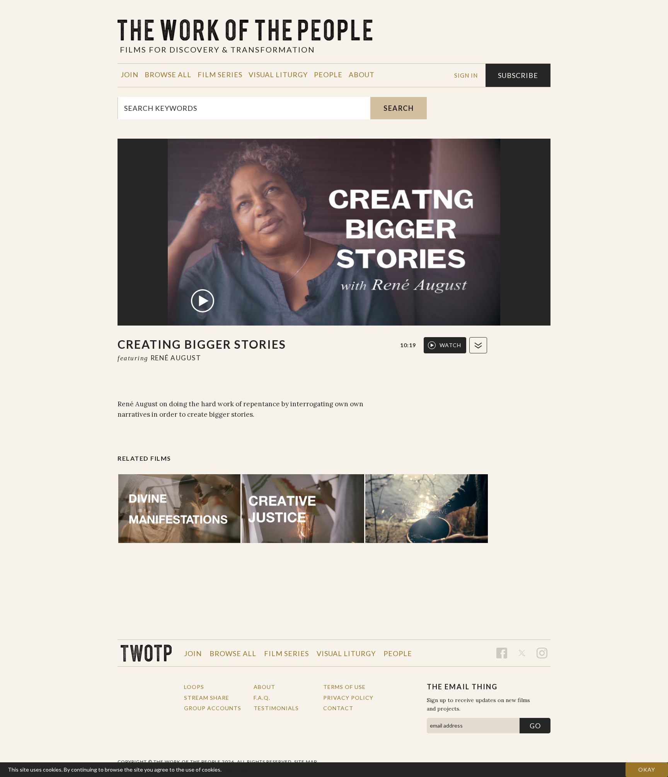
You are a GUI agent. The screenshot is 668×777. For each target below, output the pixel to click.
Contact (338, 708)
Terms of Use (344, 687)
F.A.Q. (262, 697)
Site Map (305, 762)
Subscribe (518, 75)
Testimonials (276, 708)
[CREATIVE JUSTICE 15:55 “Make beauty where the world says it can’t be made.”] (303, 508)
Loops (194, 687)
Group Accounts (212, 708)
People (328, 74)
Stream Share (206, 697)
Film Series (220, 74)
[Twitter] (521, 653)
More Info (235, 769)
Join (129, 74)
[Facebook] (501, 653)
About (362, 74)
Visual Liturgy (278, 74)
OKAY (646, 769)
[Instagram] (542, 653)
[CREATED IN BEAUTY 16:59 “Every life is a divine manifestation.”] (179, 508)
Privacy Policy (348, 697)
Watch (450, 345)
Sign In (466, 75)
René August (175, 358)
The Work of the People (146, 653)
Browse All (168, 74)
